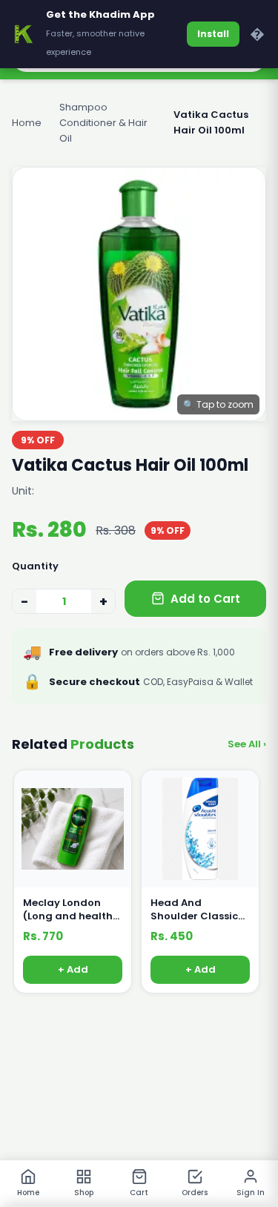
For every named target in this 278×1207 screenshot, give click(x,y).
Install (213, 33)
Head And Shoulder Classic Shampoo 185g (194, 909)
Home (27, 123)
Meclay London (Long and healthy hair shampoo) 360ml (71, 909)
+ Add (73, 970)
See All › (247, 744)
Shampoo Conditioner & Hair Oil (103, 122)
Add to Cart (205, 598)
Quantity (35, 566)
